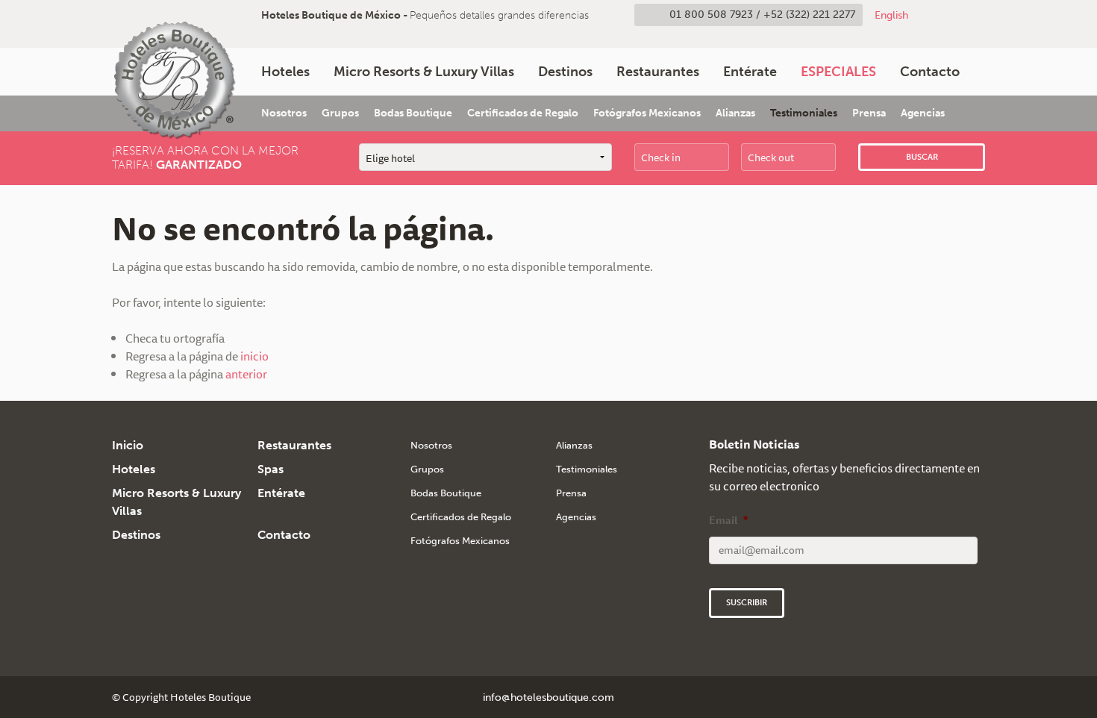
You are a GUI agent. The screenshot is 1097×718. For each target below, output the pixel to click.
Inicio (127, 445)
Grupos (340, 113)
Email (728, 520)
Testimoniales (803, 113)
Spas (270, 469)
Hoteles (285, 71)
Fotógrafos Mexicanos (647, 113)
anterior (246, 374)
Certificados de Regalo (522, 113)
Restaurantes (657, 71)
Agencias (923, 113)
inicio (254, 356)
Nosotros (284, 113)
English (891, 15)
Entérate (750, 71)
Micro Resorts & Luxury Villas (424, 71)
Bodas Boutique (413, 113)
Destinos (565, 71)
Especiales (838, 71)
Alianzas (735, 113)
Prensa (869, 113)
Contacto (930, 71)
